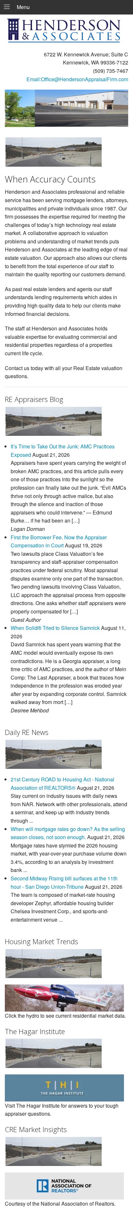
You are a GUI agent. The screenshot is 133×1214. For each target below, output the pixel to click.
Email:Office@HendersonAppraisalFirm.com (77, 79)
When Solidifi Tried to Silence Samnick (55, 627)
